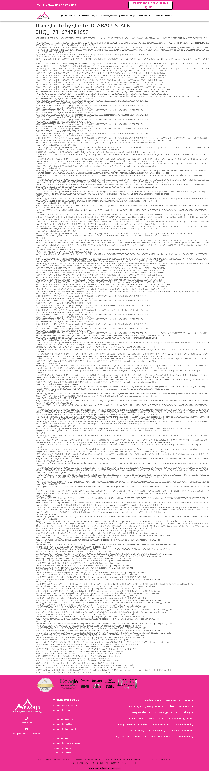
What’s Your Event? (179, 706)
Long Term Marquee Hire (133, 724)
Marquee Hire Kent (61, 738)
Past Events (154, 15)
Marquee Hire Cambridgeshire (66, 729)
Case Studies (136, 718)
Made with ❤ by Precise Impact (104, 768)
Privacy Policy (157, 730)
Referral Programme (181, 718)
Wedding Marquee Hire (179, 700)
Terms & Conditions (181, 730)
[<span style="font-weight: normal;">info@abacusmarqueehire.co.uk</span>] (26, 729)
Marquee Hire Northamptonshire (67, 743)
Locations (142, 15)
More (167, 15)
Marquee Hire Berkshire (63, 719)
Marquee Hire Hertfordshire (65, 705)
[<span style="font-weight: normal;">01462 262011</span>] (26, 718)
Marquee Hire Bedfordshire (64, 714)
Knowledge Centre (166, 712)
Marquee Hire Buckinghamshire (66, 724)
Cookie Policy (185, 736)
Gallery (186, 712)
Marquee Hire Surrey (62, 748)
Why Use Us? (121, 736)
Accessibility (137, 730)
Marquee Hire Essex (61, 733)
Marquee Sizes (139, 712)
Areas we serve (66, 699)
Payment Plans (161, 724)
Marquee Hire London (62, 710)
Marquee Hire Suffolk (62, 752)
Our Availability (184, 724)
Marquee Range (89, 15)
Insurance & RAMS (162, 736)
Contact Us (140, 736)
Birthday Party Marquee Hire (146, 706)
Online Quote (153, 700)
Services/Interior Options (113, 15)
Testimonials (156, 718)
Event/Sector (71, 15)
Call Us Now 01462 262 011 (57, 5)
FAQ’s (132, 15)
